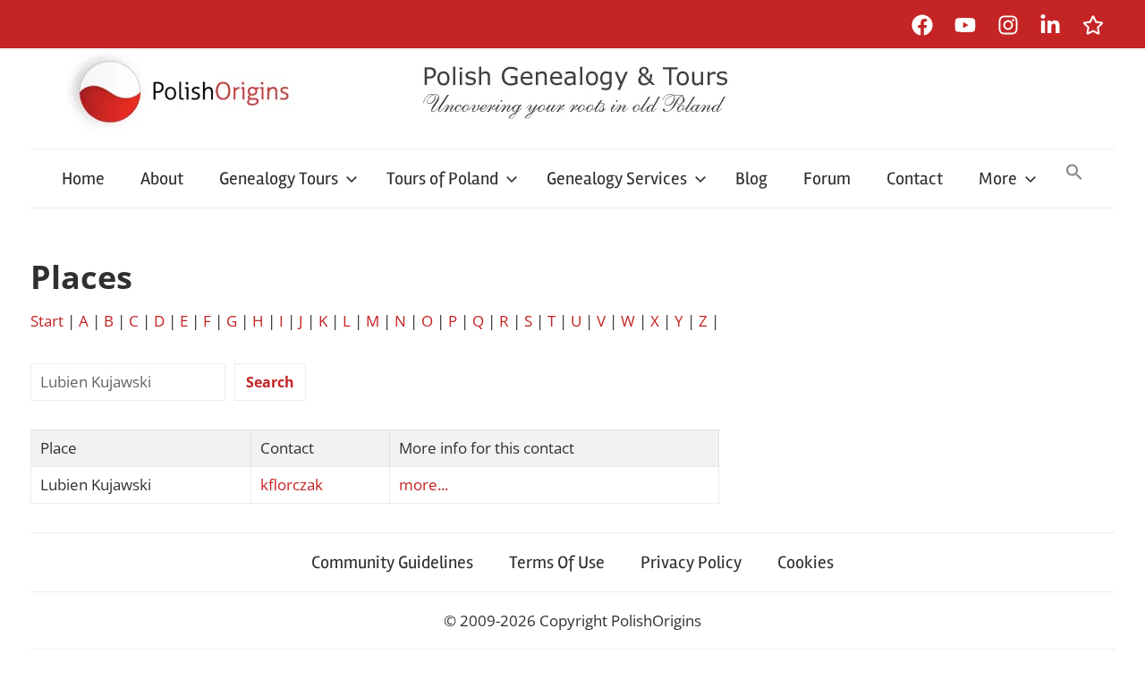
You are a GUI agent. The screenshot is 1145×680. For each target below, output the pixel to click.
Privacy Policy (691, 562)
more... (423, 484)
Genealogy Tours (278, 178)
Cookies (805, 562)
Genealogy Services (617, 178)
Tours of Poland (442, 178)
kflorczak (291, 484)
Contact (914, 178)
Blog (751, 178)
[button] (1074, 173)
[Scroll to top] (1114, 649)
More (998, 178)
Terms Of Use (557, 562)
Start (47, 320)
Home (83, 178)
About (161, 178)
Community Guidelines (392, 562)
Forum (827, 178)
